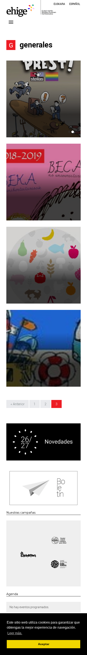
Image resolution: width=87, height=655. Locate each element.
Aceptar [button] (43, 644)
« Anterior (17, 404)
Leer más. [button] (14, 633)
